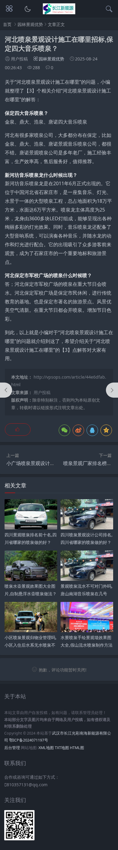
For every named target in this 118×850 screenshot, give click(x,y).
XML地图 (46, 747)
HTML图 (77, 747)
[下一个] (112, 390)
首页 (7, 24)
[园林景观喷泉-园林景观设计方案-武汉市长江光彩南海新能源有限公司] (59, 12)
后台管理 (12, 747)
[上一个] (6, 390)
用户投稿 (42, 392)
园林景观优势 (30, 24)
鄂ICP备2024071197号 (28, 740)
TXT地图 (62, 747)
